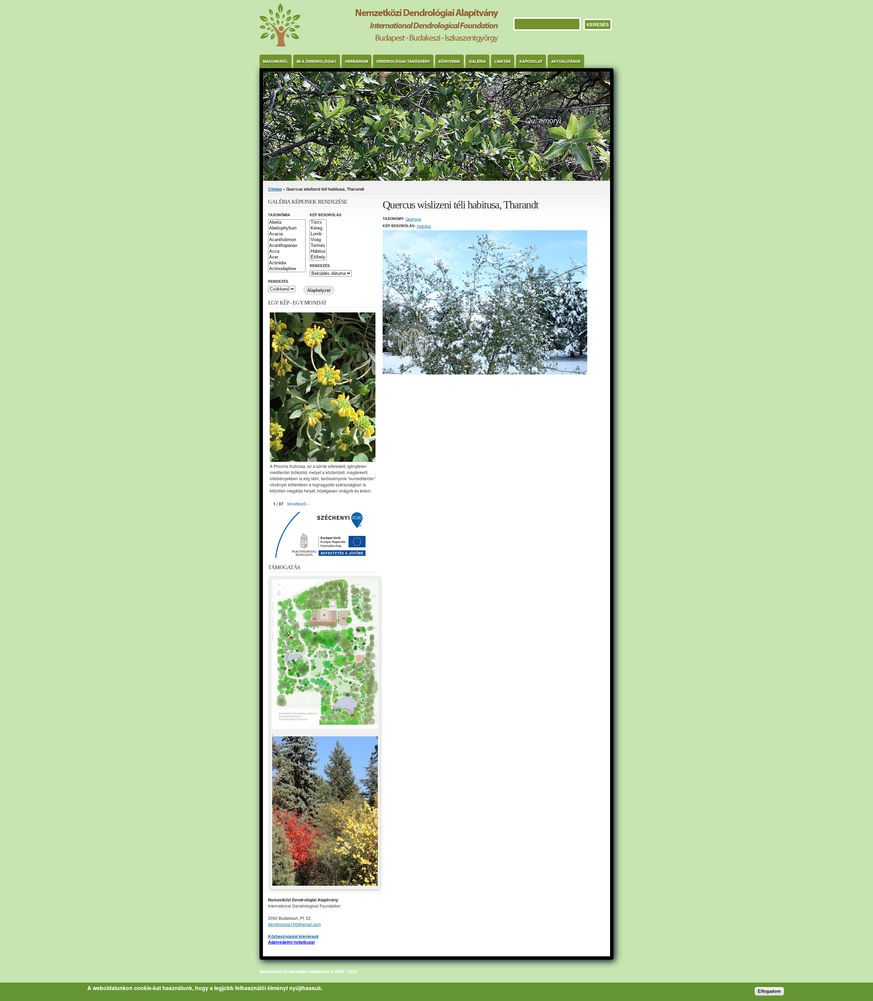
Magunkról (275, 61)
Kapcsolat (531, 61)
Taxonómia (279, 214)
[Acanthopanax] (286, 246)
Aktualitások (566, 61)
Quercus (413, 219)
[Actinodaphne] (286, 269)
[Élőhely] (318, 257)
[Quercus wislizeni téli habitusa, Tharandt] (485, 373)
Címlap (275, 189)
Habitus (424, 226)
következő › (298, 503)
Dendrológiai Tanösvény (403, 61)
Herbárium (356, 61)
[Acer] (286, 257)
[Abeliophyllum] (286, 228)
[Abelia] (286, 222)
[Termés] (318, 246)
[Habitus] (318, 251)
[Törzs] (318, 222)
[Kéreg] (318, 228)
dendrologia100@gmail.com (294, 924)
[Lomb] (318, 234)
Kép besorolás (325, 214)
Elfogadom (769, 991)
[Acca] (286, 251)
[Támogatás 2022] (325, 727)
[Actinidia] (286, 263)
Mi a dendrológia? (317, 61)
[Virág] (318, 240)
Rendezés (320, 265)
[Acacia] (286, 234)
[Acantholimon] (286, 240)
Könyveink (449, 61)
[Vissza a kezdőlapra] (379, 45)
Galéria (477, 61)
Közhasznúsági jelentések (293, 936)
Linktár (502, 61)
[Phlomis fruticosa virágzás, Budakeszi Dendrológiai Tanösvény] (322, 460)
